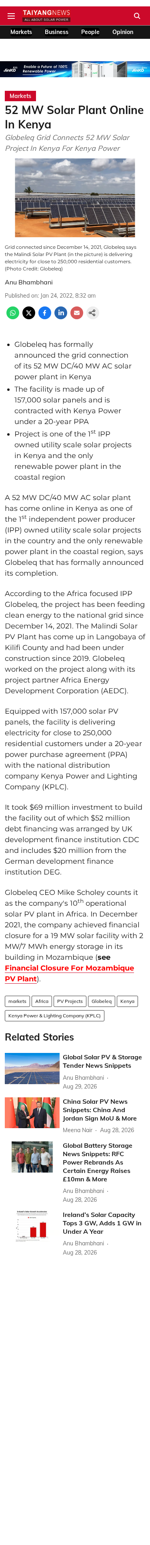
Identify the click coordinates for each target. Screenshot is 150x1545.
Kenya (127, 1001)
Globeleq (102, 1001)
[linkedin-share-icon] (60, 317)
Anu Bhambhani (29, 282)
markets (17, 1001)
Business (56, 32)
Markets (21, 32)
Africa (41, 1001)
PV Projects (70, 1001)
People (90, 32)
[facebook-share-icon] (44, 317)
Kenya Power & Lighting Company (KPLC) (54, 1016)
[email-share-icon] (76, 317)
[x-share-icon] (28, 317)
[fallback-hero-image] (32, 1068)
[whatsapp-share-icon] (12, 317)
